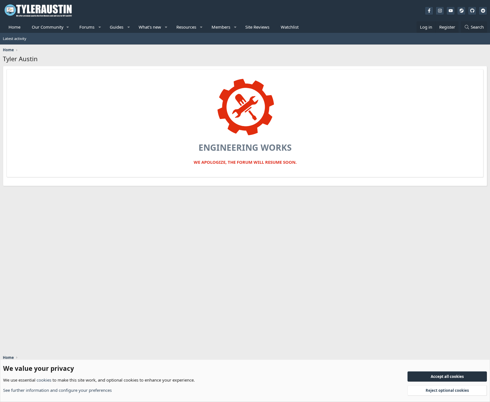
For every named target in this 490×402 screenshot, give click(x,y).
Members (221, 27)
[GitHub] (472, 11)
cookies (44, 380)
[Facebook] (429, 11)
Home (14, 27)
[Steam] (461, 11)
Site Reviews (257, 27)
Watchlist (290, 27)
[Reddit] (483, 11)
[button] (50, 27)
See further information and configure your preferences (57, 390)
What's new (150, 27)
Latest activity (14, 38)
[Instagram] (440, 11)
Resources (186, 27)
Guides (116, 27)
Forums (86, 27)
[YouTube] (450, 11)
